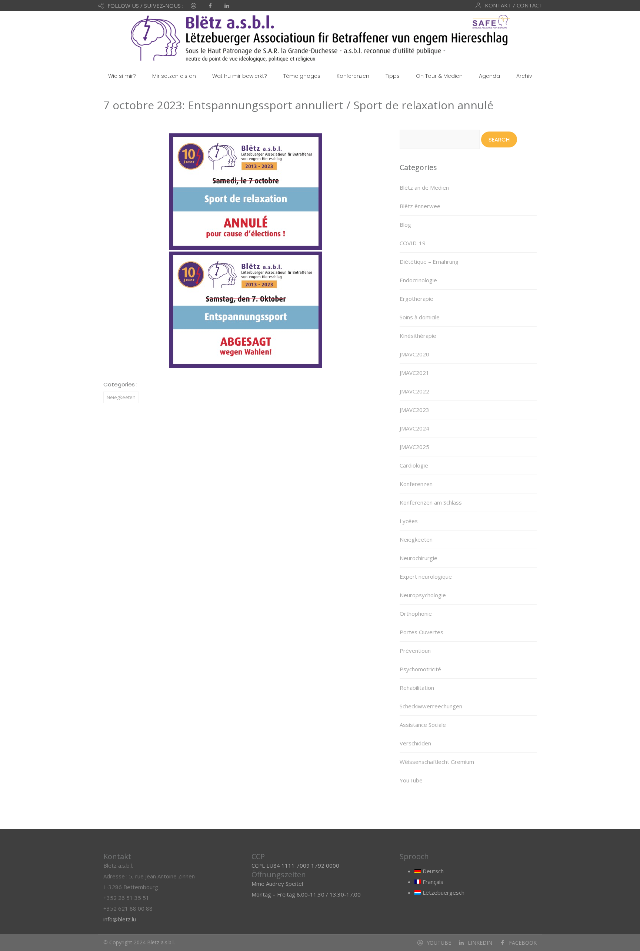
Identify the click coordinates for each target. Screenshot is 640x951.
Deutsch (432, 871)
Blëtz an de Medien (424, 187)
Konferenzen (353, 76)
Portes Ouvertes (421, 632)
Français (432, 881)
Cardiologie (414, 465)
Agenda (489, 76)
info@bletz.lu (119, 919)
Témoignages (301, 76)
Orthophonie (416, 613)
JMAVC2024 (414, 428)
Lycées (409, 521)
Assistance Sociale (423, 724)
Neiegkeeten (121, 397)
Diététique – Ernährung (429, 261)
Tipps (393, 76)
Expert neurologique (426, 576)
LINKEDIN (480, 942)
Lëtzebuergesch (442, 892)
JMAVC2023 (414, 409)
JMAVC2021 (414, 372)
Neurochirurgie (418, 558)
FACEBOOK (523, 942)
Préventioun (415, 650)
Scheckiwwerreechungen (431, 706)
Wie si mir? (122, 76)
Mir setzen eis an (174, 76)
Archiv (524, 76)
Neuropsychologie (423, 595)
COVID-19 (413, 243)
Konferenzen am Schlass (431, 502)
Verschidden (415, 743)
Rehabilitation (417, 687)
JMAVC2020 (414, 354)
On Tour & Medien (439, 76)
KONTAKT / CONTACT (514, 5)
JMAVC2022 (414, 391)
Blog (405, 224)
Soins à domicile (420, 317)
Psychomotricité (420, 669)
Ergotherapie (416, 298)
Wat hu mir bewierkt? (239, 76)
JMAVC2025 (414, 446)
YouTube (411, 780)
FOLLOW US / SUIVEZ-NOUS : (145, 5)
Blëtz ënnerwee (420, 206)
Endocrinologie (418, 280)
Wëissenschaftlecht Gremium (437, 761)
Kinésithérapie (418, 335)
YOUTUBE (439, 942)
